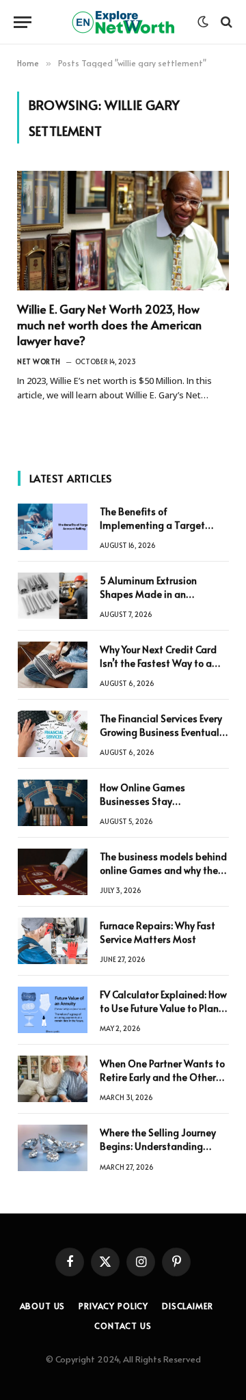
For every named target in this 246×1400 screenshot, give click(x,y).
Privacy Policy (113, 1305)
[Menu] (22, 22)
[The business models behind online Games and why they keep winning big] (52, 872)
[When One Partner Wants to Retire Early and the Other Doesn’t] (52, 1079)
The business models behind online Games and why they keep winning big (163, 870)
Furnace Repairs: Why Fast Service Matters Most (157, 932)
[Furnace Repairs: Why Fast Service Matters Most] (52, 941)
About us (43, 1305)
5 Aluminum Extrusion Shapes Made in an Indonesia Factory (148, 594)
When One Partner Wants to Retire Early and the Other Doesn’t (162, 1077)
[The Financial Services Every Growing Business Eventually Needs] (52, 734)
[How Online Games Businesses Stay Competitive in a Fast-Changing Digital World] (52, 803)
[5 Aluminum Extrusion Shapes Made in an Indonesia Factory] (52, 596)
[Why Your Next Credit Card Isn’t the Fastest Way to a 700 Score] (52, 665)
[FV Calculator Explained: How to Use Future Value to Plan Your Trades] (52, 1010)
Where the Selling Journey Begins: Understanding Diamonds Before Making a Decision (161, 1153)
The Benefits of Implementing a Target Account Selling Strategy (155, 525)
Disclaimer (187, 1305)
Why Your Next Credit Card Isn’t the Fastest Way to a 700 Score (158, 663)
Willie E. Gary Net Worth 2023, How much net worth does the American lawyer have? (109, 324)
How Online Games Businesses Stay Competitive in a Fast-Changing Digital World (154, 808)
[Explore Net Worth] (123, 22)
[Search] (225, 22)
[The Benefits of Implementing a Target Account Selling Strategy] (52, 527)
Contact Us (122, 1325)
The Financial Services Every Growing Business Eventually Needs (163, 732)
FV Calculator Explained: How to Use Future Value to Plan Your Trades (163, 1008)
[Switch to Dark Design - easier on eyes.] (203, 22)
